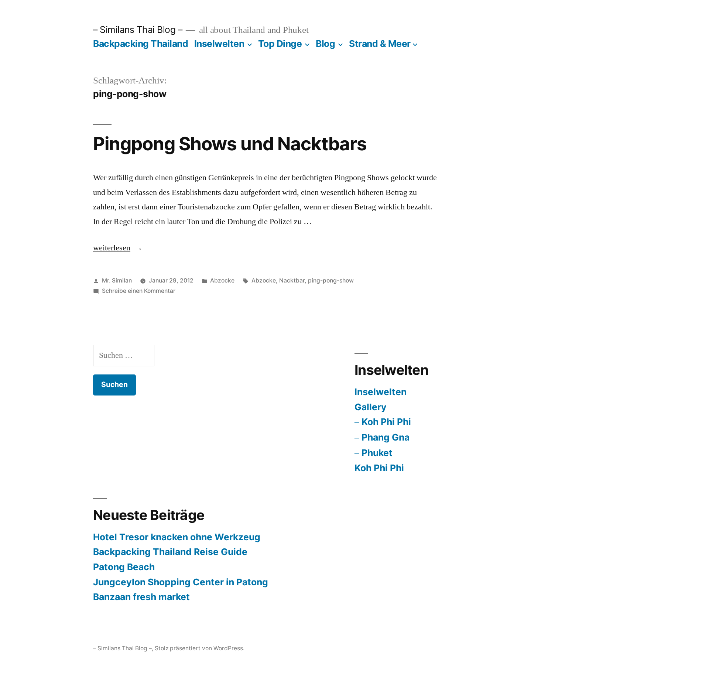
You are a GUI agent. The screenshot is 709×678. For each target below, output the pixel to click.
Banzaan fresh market (141, 596)
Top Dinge (280, 43)
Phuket (377, 452)
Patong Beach (124, 566)
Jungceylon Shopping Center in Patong (180, 582)
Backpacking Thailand (140, 43)
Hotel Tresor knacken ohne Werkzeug (176, 536)
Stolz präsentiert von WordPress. (199, 648)
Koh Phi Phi (386, 421)
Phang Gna (386, 437)
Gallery (370, 406)
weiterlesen (111, 248)
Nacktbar (292, 280)
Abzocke (222, 280)
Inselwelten (219, 43)
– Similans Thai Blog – (137, 29)
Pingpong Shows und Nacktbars (230, 144)
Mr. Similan (117, 280)
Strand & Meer (380, 43)
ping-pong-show (331, 280)
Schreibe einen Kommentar (138, 290)
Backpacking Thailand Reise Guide (170, 551)
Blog (325, 43)
